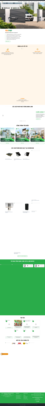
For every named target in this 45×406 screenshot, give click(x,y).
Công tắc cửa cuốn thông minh (26, 159)
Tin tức (38, 1)
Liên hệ (43, 1)
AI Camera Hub (33, 211)
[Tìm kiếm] (44, 1)
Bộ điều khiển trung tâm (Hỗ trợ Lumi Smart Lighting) (26, 212)
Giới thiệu (19, 1)
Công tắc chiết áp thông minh (8, 159)
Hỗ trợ (40, 1)
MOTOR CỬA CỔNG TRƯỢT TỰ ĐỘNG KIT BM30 (17, 253)
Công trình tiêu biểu (35, 1)
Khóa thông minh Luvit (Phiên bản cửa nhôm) (8, 212)
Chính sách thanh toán (18, 397)
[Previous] (2, 15)
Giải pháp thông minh (25, 1)
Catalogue (29, 1)
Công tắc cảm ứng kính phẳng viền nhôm (17, 159)
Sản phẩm (21, 1)
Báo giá (32, 1)
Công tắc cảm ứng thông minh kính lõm (35, 200)
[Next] (42, 15)
